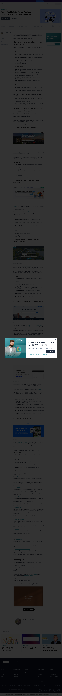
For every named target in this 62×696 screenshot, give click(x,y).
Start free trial (51, 351)
